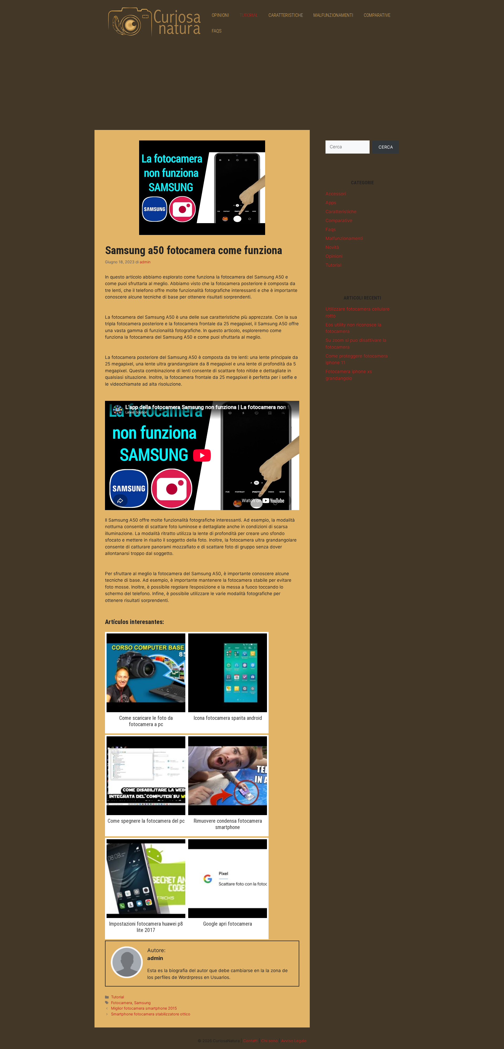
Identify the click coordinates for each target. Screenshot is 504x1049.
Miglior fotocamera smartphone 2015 (144, 1008)
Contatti (250, 1040)
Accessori (336, 193)
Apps (331, 202)
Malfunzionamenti (333, 15)
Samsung (142, 1002)
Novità (332, 247)
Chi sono (269, 1040)
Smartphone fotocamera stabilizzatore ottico (150, 1014)
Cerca (386, 147)
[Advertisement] (252, 85)
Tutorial (249, 15)
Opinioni (220, 15)
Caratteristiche (286, 15)
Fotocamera (121, 1002)
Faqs (217, 31)
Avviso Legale (294, 1040)
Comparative (377, 15)
